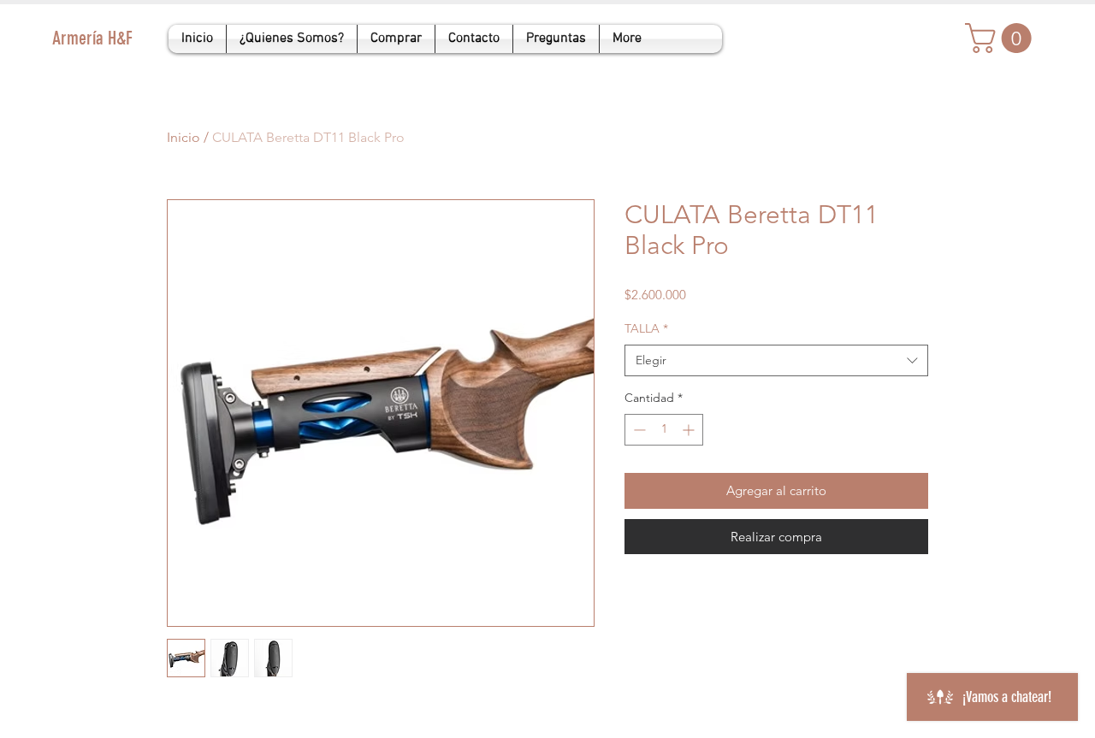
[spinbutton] (663, 430)
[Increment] (690, 430)
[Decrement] (637, 430)
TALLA (646, 328)
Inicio (183, 137)
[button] (1002, 38)
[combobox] (776, 361)
